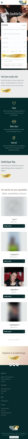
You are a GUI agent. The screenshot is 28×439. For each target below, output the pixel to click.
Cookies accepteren (14, 437)
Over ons (3, 410)
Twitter (14, 364)
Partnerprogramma (6, 413)
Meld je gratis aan (8, 56)
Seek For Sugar (20, 2)
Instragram (17, 364)
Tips (2, 393)
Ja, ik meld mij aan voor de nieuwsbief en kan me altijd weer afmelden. (14, 60)
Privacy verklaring (5, 379)
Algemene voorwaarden (7, 377)
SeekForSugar (14, 428)
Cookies (3, 381)
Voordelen (3, 391)
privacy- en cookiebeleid (18, 65)
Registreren (13, 358)
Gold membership (5, 389)
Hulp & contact (5, 408)
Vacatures (3, 415)
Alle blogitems (4, 401)
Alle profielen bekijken (14, 339)
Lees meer (5, 20)
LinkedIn (10, 364)
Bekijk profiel (7, 226)
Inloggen (24, 25)
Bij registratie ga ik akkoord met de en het (13, 64)
